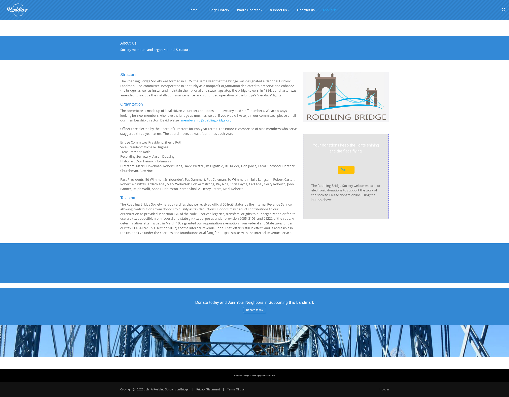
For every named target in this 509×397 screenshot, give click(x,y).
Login (385, 389)
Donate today (254, 310)
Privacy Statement (208, 389)
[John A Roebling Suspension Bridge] (17, 10)
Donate (346, 170)
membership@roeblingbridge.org (206, 120)
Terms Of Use (236, 389)
